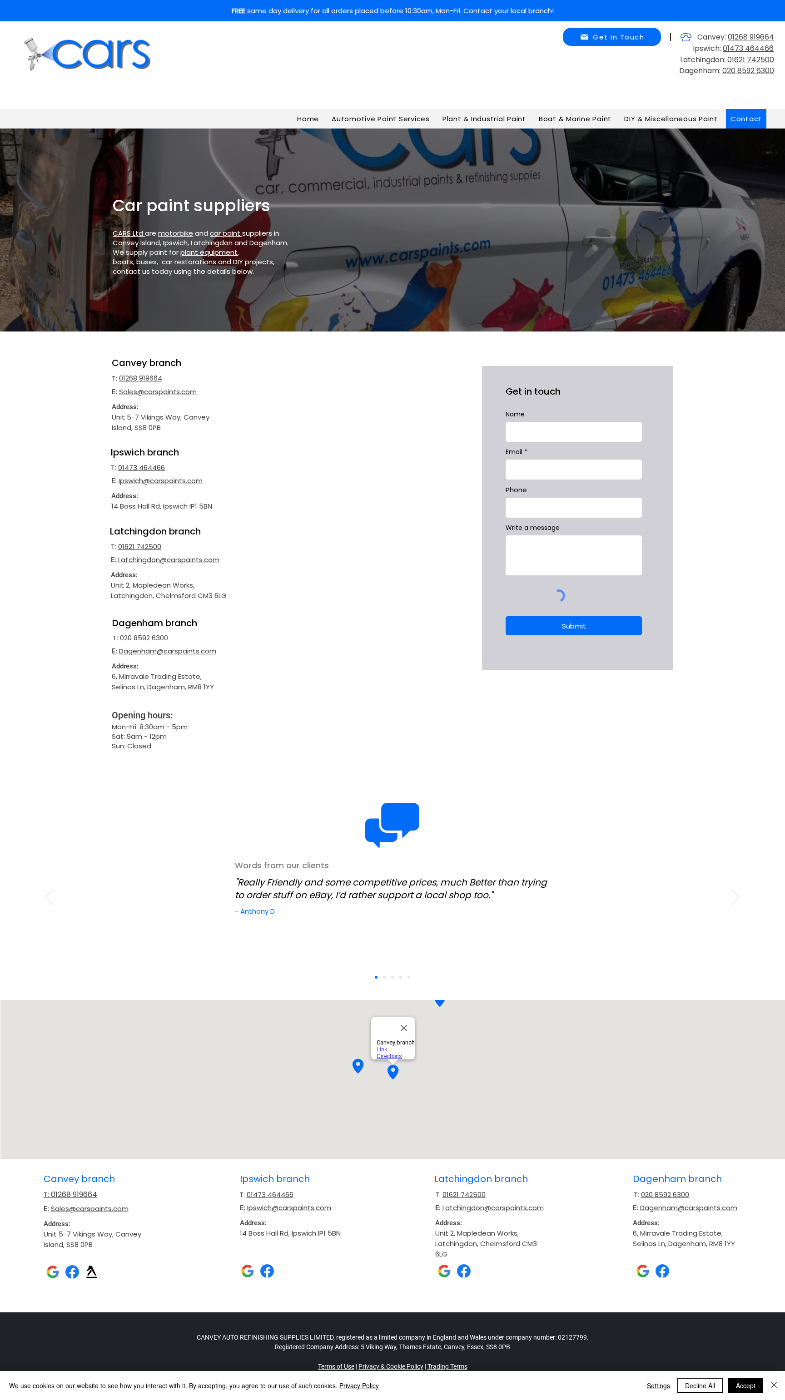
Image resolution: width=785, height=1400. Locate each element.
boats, (123, 262)
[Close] (774, 1385)
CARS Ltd (129, 233)
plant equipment (209, 252)
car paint (226, 233)
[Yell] (92, 1272)
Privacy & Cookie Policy (390, 1366)
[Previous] (49, 897)
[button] (612, 37)
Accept (745, 1385)
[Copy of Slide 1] (384, 977)
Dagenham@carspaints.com (167, 651)
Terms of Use (336, 1366)
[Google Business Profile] (53, 1272)
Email (514, 452)
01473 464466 (748, 48)
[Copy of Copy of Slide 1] (392, 977)
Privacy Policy (359, 1385)
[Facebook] (72, 1272)
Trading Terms (447, 1366)
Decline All (700, 1385)
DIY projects (253, 262)
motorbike (175, 233)
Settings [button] (658, 1385)
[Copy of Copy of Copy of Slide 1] (400, 977)
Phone (516, 489)
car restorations (189, 262)
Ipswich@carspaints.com (161, 480)
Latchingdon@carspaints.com (168, 559)
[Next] (735, 897)
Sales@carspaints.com (158, 391)
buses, (148, 262)
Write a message (533, 527)
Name (515, 414)
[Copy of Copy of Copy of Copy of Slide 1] (408, 977)
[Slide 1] (376, 977)
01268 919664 (751, 37)
